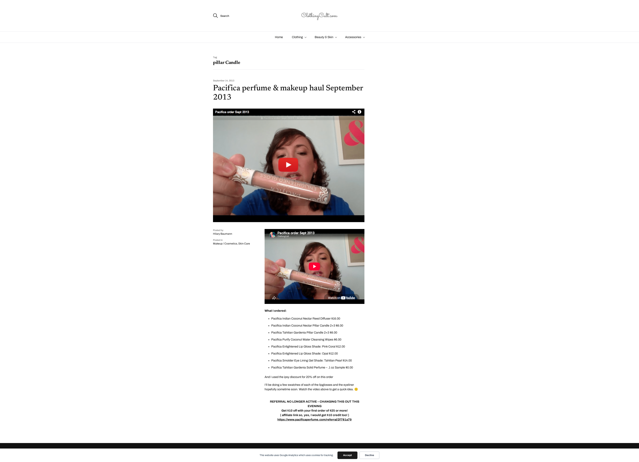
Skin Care (244, 243)
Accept (347, 455)
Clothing (297, 37)
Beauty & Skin (324, 37)
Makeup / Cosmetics (225, 243)
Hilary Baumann (222, 233)
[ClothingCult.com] (319, 15)
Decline (369, 455)
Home (279, 37)
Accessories (353, 37)
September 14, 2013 (223, 81)
